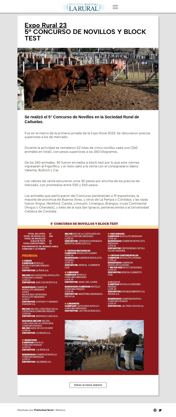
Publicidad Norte (44, 410)
